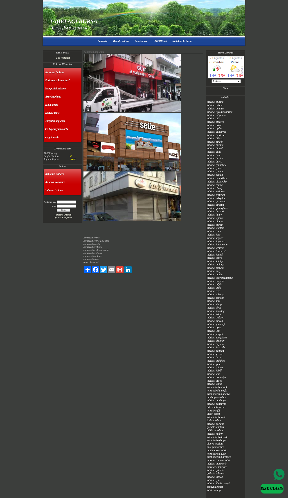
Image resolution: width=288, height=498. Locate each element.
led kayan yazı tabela (56, 129)
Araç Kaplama (53, 96)
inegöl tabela (52, 137)
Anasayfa (103, 41)
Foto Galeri (141, 41)
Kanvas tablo (52, 112)
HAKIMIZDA (160, 41)
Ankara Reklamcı (55, 182)
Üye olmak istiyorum (63, 217)
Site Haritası (63, 57)
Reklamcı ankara (54, 174)
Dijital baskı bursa (182, 41)
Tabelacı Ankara (54, 190)
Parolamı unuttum (63, 214)
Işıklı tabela (51, 104)
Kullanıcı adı (50, 202)
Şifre (54, 206)
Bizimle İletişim (121, 41)
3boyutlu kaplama (55, 120)
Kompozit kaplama (55, 88)
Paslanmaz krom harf (57, 80)
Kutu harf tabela (54, 72)
